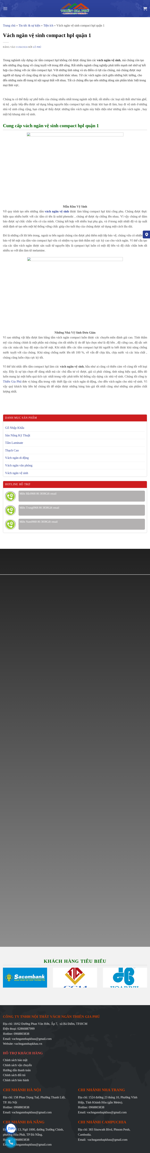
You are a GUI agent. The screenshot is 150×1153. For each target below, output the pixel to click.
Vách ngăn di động (17, 457)
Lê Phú (37, 47)
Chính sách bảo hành (16, 1080)
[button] (5, 8)
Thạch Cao (12, 450)
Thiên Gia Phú (12, 381)
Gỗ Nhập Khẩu (14, 427)
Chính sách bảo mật (15, 1060)
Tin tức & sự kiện (29, 25)
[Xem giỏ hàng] (145, 8)
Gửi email (50, 493)
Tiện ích (48, 25)
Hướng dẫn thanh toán (17, 1070)
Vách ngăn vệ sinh (16, 473)
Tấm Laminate (14, 442)
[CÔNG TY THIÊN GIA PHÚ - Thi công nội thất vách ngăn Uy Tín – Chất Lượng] (75, 9)
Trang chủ (9, 25)
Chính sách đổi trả (14, 1075)
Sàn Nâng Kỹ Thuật (17, 435)
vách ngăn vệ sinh (57, 211)
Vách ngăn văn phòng (18, 465)
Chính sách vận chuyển (17, 1065)
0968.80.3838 (37, 493)
